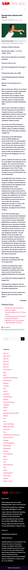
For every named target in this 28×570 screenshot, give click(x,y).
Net (19, 329)
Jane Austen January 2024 (11, 413)
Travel (5, 470)
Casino (5, 391)
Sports (5, 459)
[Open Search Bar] (25, 9)
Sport (5, 456)
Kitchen (5, 416)
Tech (4, 462)
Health (5, 407)
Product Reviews (8, 437)
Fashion (5, 399)
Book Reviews (7, 380)
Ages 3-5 (6, 361)
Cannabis (6, 386)
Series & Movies (8, 454)
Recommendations (9, 443)
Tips (4, 467)
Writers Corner (7, 481)
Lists (4, 421)
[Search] (22, 338)
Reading (5, 440)
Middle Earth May (8, 426)
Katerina (14, 329)
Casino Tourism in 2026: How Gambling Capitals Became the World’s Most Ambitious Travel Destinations (13, 514)
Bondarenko (7, 329)
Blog (4, 375)
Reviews (5, 451)
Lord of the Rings (8, 424)
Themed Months (8, 465)
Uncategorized (7, 473)
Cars (4, 388)
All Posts (6, 367)
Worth (22, 329)
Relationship (7, 445)
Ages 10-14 (6, 356)
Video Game (7, 475)
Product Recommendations (11, 435)
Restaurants (7, 448)
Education (6, 394)
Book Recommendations (10, 377)
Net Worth (7, 327)
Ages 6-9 (6, 364)
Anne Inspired (7, 369)
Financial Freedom (8, 402)
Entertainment (7, 397)
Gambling (6, 405)
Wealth (5, 478)
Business (6, 383)
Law (4, 418)
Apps (4, 372)
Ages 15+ (6, 358)
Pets (4, 432)
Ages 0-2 (6, 353)
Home (5, 410)
